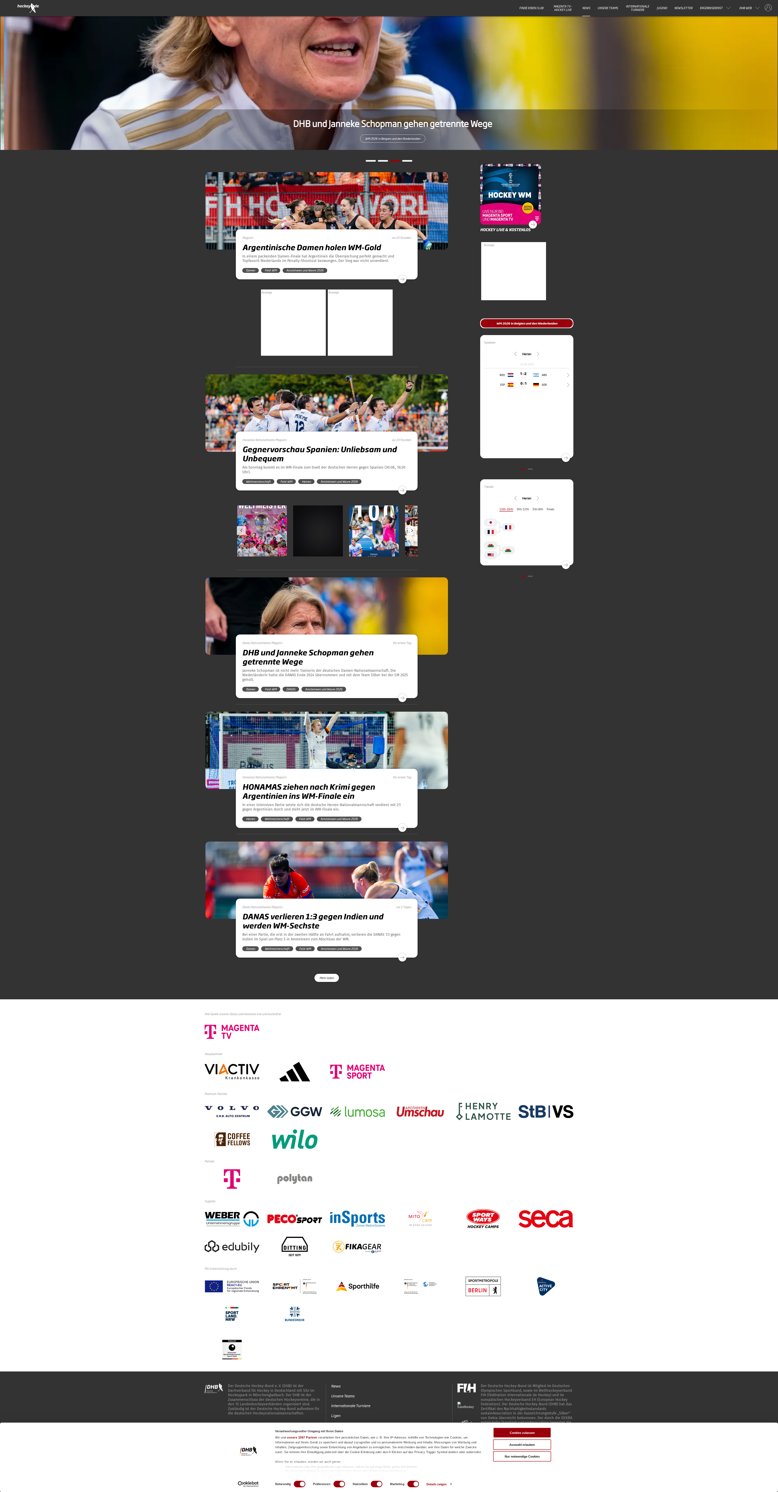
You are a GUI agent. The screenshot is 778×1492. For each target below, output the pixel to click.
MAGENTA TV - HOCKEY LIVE (563, 8)
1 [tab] (368, 162)
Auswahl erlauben (522, 1444)
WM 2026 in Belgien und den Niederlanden (389, 138)
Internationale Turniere (637, 8)
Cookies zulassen (522, 1432)
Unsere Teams (607, 8)
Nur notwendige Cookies (522, 1456)
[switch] (339, 1484)
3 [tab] (392, 162)
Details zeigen (436, 1484)
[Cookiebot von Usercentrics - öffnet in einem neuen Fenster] (248, 1484)
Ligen (335, 1415)
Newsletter (683, 8)
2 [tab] (380, 162)
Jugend (662, 8)
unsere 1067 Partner (302, 1437)
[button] (262, 542)
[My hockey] (768, 8)
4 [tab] (404, 162)
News (586, 8)
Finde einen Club (531, 8)
